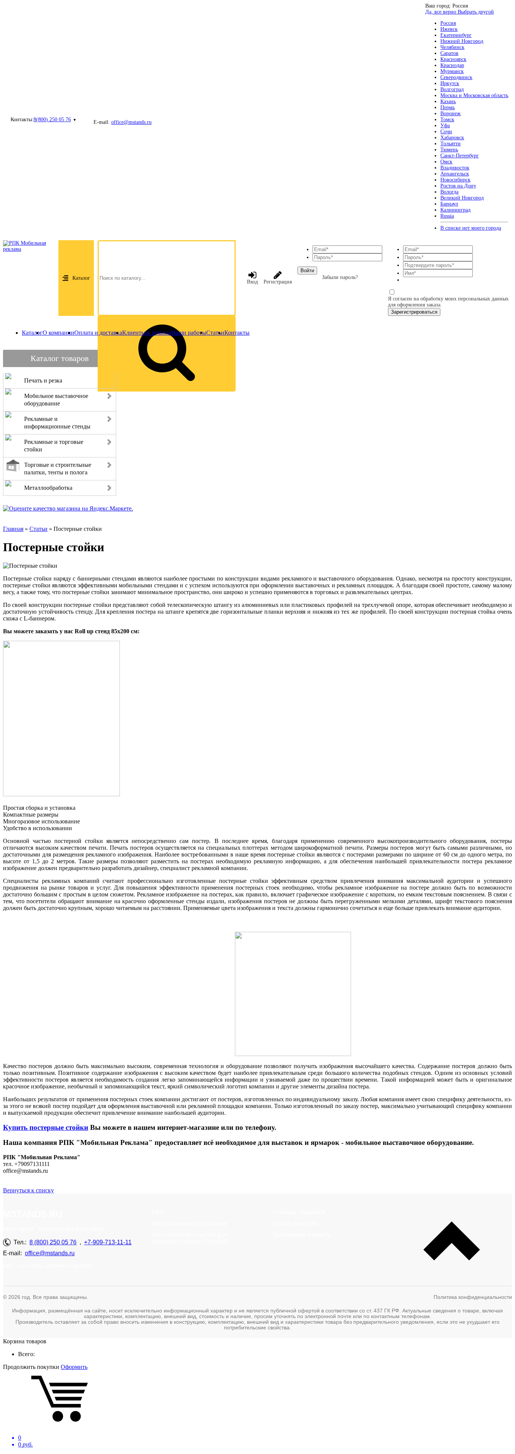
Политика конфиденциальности (473, 1297)
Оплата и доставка (98, 332)
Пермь (447, 107)
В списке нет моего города (470, 228)
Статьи (215, 332)
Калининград (455, 210)
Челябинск (452, 47)
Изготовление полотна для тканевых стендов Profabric (190, 1238)
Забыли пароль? (340, 277)
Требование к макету (302, 1234)
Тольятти (450, 143)
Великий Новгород (462, 198)
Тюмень (449, 149)
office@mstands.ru (131, 122)
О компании (58, 332)
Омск (446, 162)
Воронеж (450, 113)
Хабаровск (452, 137)
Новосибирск (455, 180)
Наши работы (188, 332)
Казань (448, 101)
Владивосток (454, 168)
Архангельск (454, 174)
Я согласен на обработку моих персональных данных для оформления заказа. (448, 302)
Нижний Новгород (461, 41)
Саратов (449, 53)
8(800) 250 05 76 (52, 119)
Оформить (74, 1367)
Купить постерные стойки (45, 1127)
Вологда (449, 192)
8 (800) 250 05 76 (53, 1242)
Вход (252, 282)
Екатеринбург (456, 35)
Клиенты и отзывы (146, 332)
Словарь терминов (299, 1212)
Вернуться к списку (28, 1190)
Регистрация (278, 282)
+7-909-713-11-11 (108, 1242)
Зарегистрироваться (414, 312)
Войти (307, 270)
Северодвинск (456, 77)
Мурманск (452, 71)
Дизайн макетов (295, 1223)
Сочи (446, 131)
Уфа (445, 125)
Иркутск (449, 83)
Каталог (81, 278)
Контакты (237, 332)
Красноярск (453, 59)
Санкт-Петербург (459, 156)
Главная (13, 529)
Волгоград (452, 89)
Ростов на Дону (458, 186)
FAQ (158, 1212)
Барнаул (449, 204)
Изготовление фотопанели (189, 1223)
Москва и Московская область (474, 95)
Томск (447, 119)
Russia (447, 216)
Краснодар (452, 65)
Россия (448, 23)
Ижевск (449, 29)
